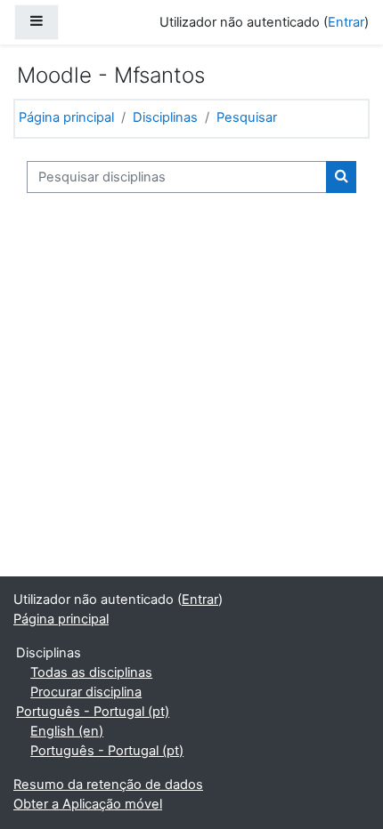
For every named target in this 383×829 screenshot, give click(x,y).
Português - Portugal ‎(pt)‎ (92, 712)
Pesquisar (246, 117)
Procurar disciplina (86, 692)
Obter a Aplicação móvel (87, 804)
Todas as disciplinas (91, 672)
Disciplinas (165, 117)
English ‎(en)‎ (66, 731)
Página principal (66, 117)
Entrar (346, 22)
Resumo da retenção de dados (108, 785)
